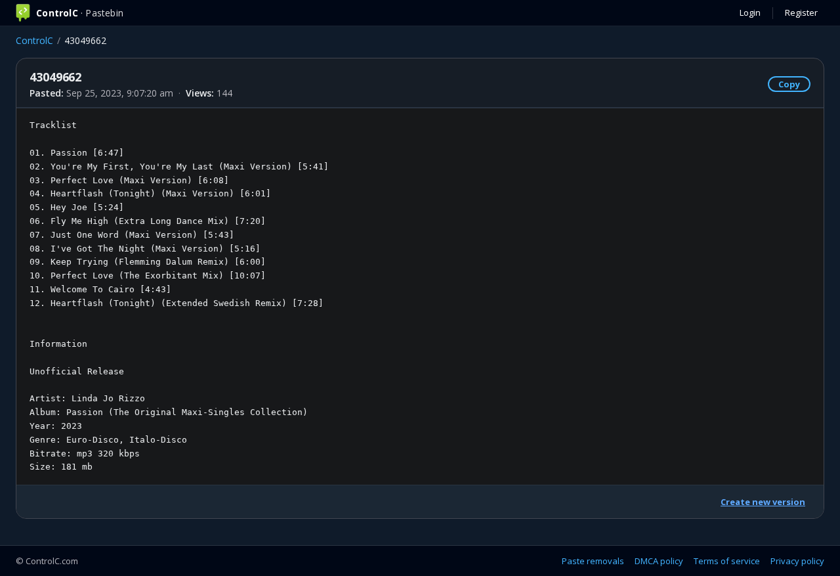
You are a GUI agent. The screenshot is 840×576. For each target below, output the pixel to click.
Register (801, 12)
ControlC (34, 40)
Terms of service (727, 561)
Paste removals (593, 561)
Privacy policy (797, 561)
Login (750, 12)
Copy (789, 84)
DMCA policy (659, 561)
